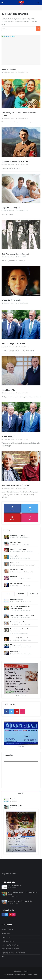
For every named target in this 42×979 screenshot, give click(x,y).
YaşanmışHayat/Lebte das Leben (20, 633)
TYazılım (34, 975)
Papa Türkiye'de (8, 390)
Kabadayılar (14, 556)
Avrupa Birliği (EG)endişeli (12, 300)
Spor (3, 956)
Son (8, 593)
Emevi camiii (14, 576)
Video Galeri (18, 971)
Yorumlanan (34, 593)
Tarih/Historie (26, 617)
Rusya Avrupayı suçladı (11, 207)
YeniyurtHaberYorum (9, 72)
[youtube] (16, 711)
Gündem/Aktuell (26, 601)
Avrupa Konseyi (8, 436)
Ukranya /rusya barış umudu (13, 344)
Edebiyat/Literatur (8, 941)
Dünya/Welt (6, 933)
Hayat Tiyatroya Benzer (18, 549)
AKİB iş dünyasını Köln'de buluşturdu (16, 485)
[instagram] (22, 711)
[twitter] (11, 711)
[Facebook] (6, 711)
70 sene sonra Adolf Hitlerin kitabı (16, 161)
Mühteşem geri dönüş (17, 535)
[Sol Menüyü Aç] (2, 3)
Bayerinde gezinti (16, 799)
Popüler (21, 593)
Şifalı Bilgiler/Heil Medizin (10, 949)
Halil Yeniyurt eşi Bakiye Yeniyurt (15, 254)
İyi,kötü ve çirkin (16, 806)
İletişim (26, 971)
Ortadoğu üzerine (16, 583)
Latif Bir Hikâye (15, 542)
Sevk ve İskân (14, 563)
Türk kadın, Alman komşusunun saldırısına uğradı (21, 607)
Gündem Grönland (9, 69)
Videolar (21, 793)
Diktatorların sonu (16, 570)
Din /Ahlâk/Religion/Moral (10, 945)
